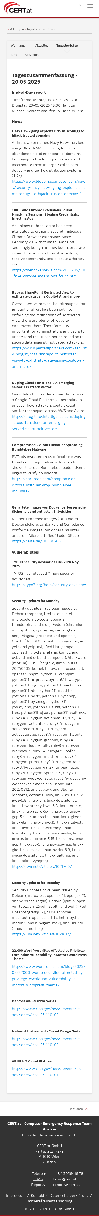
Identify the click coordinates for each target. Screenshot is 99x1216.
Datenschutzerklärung (69, 1195)
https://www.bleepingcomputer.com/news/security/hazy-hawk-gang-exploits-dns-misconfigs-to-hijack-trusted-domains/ (49, 187)
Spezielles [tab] (32, 55)
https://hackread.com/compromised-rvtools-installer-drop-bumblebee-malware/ (44, 485)
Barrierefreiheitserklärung (49, 1201)
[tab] (67, 45)
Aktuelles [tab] (42, 46)
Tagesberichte (36, 29)
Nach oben (76, 1109)
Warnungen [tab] (19, 46)
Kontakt (37, 1195)
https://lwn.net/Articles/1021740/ (42, 866)
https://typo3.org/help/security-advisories (49, 584)
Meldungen (16, 29)
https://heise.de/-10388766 (36, 541)
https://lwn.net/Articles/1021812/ (41, 934)
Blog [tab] (14, 55)
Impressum (16, 1195)
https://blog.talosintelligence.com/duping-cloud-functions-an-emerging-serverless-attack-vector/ (49, 422)
